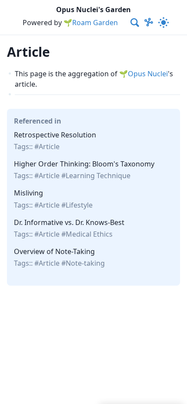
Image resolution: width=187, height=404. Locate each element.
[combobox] (135, 22)
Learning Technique (98, 175)
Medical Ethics (89, 234)
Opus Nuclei (148, 73)
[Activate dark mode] (163, 22)
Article (49, 146)
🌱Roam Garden (90, 22)
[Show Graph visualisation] (149, 22)
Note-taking (85, 263)
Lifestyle (79, 205)
